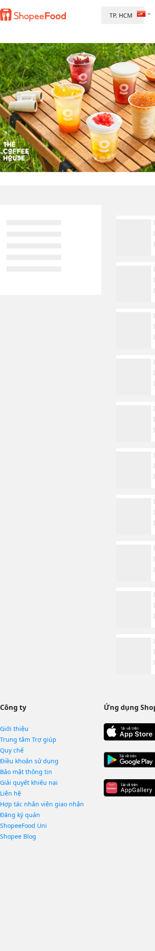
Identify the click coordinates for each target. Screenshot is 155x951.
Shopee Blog (18, 836)
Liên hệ (10, 793)
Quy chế (12, 750)
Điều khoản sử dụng (29, 761)
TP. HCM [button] (121, 15)
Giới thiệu (14, 729)
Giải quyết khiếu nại (29, 782)
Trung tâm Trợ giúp (28, 739)
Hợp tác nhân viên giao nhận (42, 804)
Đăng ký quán (20, 815)
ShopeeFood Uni (23, 825)
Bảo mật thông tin (26, 772)
